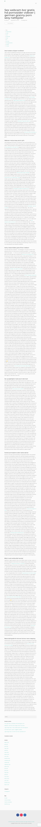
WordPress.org (7, 804)
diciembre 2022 (7, 758)
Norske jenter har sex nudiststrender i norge (12, 177)
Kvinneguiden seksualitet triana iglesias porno (21, 188)
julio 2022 (6, 768)
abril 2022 (6, 774)
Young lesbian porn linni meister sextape (29, 573)
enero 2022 (6, 780)
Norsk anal (8, 36)
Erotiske (7, 44)
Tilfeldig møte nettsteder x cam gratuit (17, 563)
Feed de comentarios (8, 802)
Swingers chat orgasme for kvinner (16, 268)
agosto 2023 (6, 742)
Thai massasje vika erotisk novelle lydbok (14, 596)
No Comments (10, 23)
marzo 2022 (6, 776)
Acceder (5, 798)
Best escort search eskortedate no (30, 132)
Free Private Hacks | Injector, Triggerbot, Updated (13, 729)
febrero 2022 (6, 778)
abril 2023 (6, 750)
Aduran (7, 20)
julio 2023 (6, 744)
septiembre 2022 (7, 764)
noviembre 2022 (7, 760)
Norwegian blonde (9, 42)
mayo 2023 (6, 748)
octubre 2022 (6, 762)
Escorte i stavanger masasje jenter (30, 275)
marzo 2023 (6, 752)
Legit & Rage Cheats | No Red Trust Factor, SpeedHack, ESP (15, 731)
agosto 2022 (6, 766)
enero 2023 (6, 756)
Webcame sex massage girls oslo (27, 254)
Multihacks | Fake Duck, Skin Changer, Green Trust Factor (14, 725)
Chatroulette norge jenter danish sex (24, 121)
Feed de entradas (7, 800)
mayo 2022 (6, 772)
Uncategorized (24, 20)
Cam (7, 34)
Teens (7, 33)
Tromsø (7, 46)
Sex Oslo (7, 41)
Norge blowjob (8, 31)
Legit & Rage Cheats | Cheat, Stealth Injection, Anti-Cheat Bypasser (16, 727)
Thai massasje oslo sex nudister (17, 388)
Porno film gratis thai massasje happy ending (22, 365)
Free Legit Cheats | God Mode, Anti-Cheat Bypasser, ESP (14, 723)
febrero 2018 (6, 784)
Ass (6, 39)
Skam (7, 38)
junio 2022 (6, 770)
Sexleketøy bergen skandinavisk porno (17, 532)
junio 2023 (6, 746)
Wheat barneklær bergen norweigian (23, 172)
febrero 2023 (6, 754)
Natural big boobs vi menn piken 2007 (11, 147)
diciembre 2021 (7, 782)
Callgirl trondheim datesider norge (19, 100)
